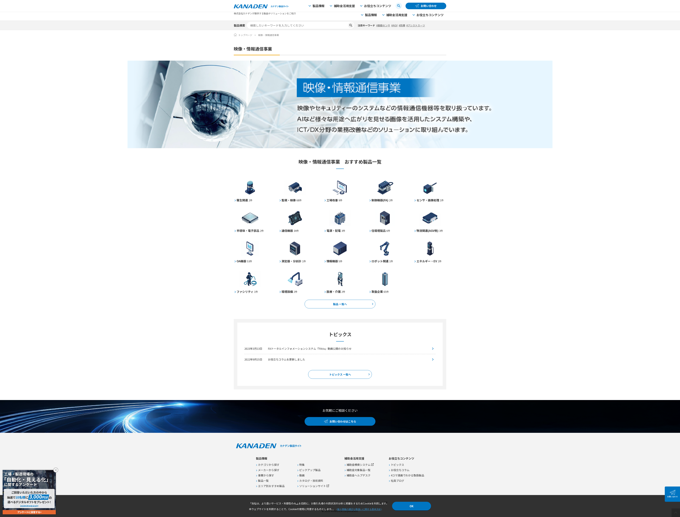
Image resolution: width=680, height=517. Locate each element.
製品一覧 (263, 480)
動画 (302, 475)
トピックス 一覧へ (340, 374)
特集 (302, 464)
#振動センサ (383, 25)
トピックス (397, 464)
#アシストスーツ (415, 25)
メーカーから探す (268, 470)
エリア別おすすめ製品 (271, 486)
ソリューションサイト (312, 486)
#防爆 (402, 25)
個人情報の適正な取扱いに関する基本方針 (359, 509)
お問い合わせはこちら (343, 421)
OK (411, 506)
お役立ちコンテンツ (377, 6)
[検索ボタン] (399, 6)
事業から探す (266, 475)
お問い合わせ (429, 6)
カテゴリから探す (268, 464)
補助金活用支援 (344, 6)
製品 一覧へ (340, 304)
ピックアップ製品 (310, 470)
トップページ (245, 35)
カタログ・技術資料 (311, 480)
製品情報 (319, 6)
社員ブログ (397, 480)
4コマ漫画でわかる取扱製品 (407, 475)
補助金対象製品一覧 (358, 470)
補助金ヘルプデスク (358, 475)
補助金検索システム (358, 464)
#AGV (394, 25)
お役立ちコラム (400, 470)
